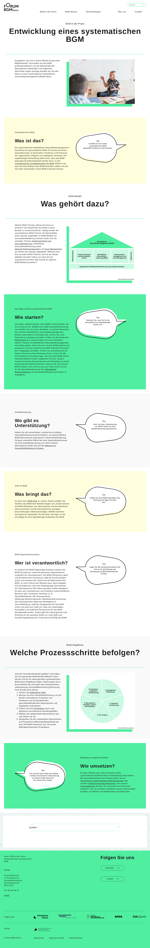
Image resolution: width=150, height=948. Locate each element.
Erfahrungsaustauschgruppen (102, 783)
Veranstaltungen (93, 12)
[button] (75, 827)
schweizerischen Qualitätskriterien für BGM (34, 163)
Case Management (53, 249)
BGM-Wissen (71, 12)
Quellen (33, 827)
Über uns (122, 12)
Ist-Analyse (39, 708)
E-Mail (6, 895)
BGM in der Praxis (48, 12)
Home (6, 856)
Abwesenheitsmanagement (27, 249)
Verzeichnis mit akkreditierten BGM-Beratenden (102, 781)
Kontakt (138, 12)
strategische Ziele (37, 692)
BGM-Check (20, 340)
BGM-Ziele (32, 501)
